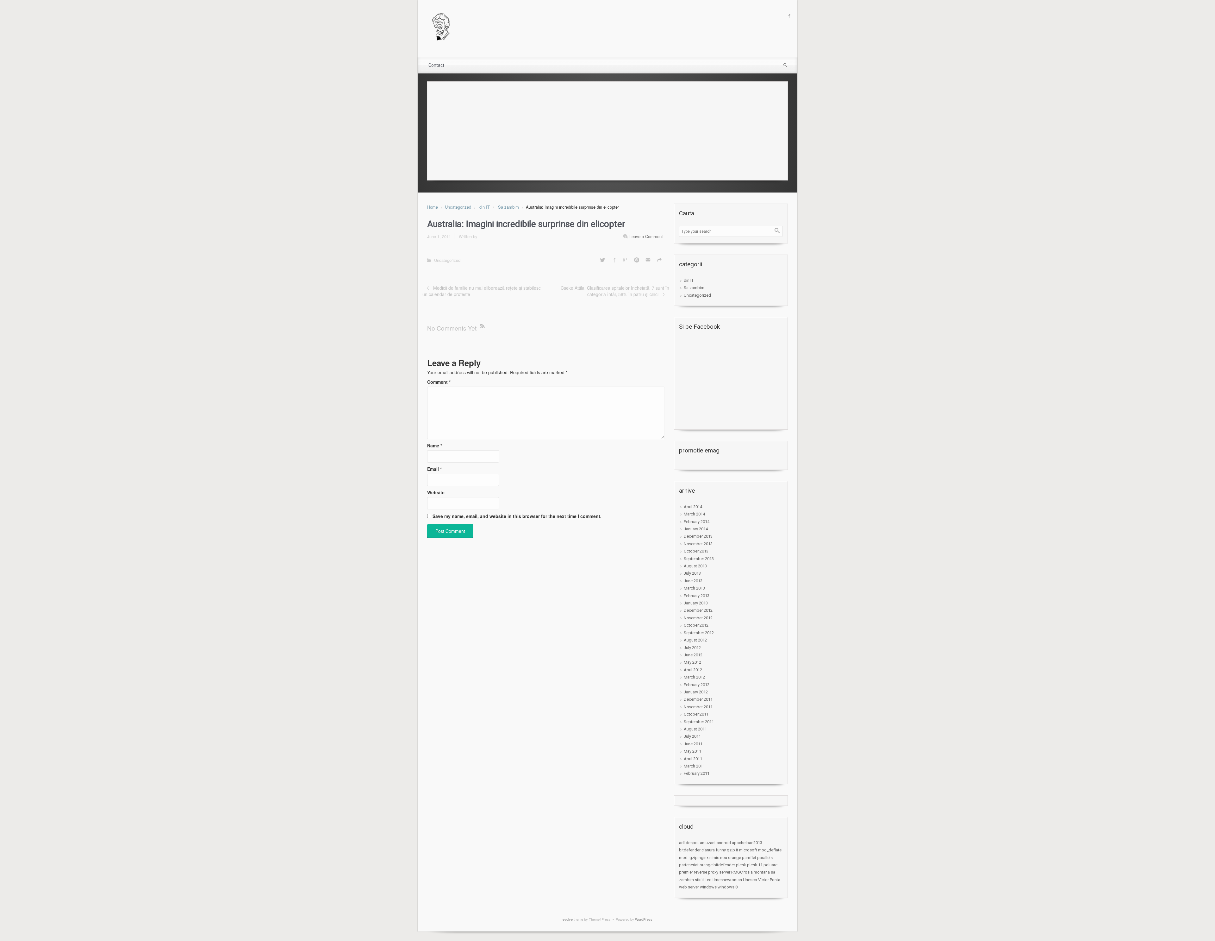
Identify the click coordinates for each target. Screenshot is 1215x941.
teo (709, 879)
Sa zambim (508, 207)
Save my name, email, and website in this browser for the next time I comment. (517, 516)
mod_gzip (688, 857)
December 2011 (698, 699)
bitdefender (690, 850)
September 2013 (699, 558)
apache (738, 842)
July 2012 (692, 647)
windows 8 (728, 887)
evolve (568, 919)
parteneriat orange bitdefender (707, 864)
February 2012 (696, 684)
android (724, 842)
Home (432, 207)
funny (721, 850)
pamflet (749, 857)
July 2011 (692, 736)
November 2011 (698, 706)
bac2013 (754, 842)
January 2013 (696, 603)
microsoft (748, 850)
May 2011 (692, 751)
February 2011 (696, 773)
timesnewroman (727, 879)
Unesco (750, 879)
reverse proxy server (712, 872)
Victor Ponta (769, 879)
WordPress (643, 919)
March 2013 (694, 588)
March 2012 (694, 677)
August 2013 (695, 566)
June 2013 (693, 580)
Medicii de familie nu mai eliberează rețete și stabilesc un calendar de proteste (481, 291)
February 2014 (696, 521)
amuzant (708, 842)
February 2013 (696, 595)
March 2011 (694, 766)
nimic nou (718, 857)
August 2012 (695, 640)
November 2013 (698, 543)
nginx (703, 857)
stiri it (700, 879)
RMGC (737, 872)
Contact (436, 65)
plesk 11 (755, 864)
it (737, 850)
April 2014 (693, 506)
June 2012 (693, 655)
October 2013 (696, 551)
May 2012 (692, 662)
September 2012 (699, 632)
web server (689, 887)
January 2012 (696, 692)
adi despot (689, 842)
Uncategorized (458, 207)
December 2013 (698, 536)
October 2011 (696, 714)
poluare (770, 864)
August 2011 (695, 729)
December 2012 (698, 610)
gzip (731, 850)
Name (434, 445)
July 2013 (692, 573)
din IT (484, 207)
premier (686, 872)
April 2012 (693, 669)
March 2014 (694, 514)
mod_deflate (770, 850)
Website (436, 492)
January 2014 (696, 529)
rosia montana (757, 872)
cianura (708, 850)
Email (434, 469)
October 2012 (696, 625)
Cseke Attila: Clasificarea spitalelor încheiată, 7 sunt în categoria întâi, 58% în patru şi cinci (615, 291)
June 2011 (693, 744)
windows (708, 887)
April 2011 (693, 758)
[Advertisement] (607, 129)
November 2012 (698, 618)
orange (734, 857)
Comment (439, 382)
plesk (741, 864)
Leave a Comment (646, 236)
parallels (765, 857)
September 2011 (699, 721)
